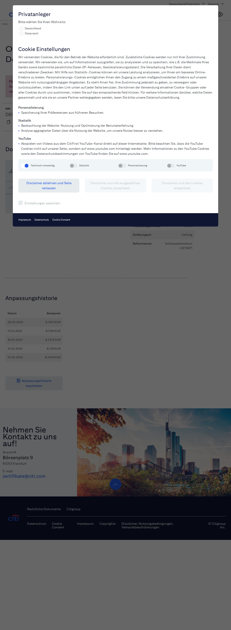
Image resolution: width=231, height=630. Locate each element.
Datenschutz (41, 219)
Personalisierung (137, 165)
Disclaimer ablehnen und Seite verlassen (48, 185)
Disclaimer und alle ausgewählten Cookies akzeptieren (115, 185)
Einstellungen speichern (42, 203)
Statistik (84, 165)
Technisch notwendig (43, 165)
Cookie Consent (61, 219)
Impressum (24, 219)
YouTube (181, 165)
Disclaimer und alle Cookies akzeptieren (182, 185)
